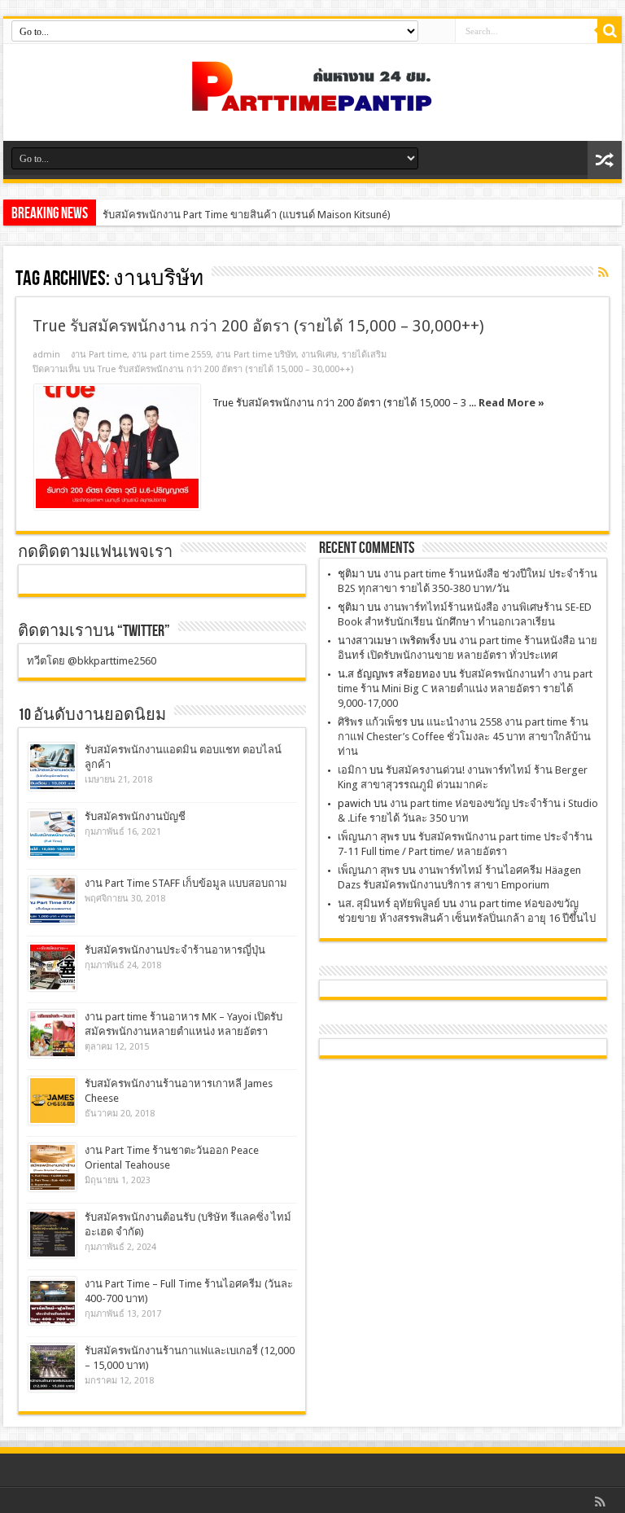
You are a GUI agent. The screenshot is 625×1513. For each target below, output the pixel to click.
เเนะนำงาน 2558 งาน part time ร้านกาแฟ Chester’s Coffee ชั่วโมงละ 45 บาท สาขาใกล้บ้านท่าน (464, 736)
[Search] (609, 31)
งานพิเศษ (319, 354)
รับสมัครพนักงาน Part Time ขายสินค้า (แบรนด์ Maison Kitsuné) (247, 214)
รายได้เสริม (364, 354)
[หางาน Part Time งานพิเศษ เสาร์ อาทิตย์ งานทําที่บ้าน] (312, 100)
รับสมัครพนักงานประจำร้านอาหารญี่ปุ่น (175, 950)
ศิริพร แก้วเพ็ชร (373, 722)
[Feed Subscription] (603, 271)
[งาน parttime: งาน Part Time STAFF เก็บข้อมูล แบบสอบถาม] (52, 900)
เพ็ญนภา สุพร (369, 837)
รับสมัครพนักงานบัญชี (135, 816)
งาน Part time (99, 354)
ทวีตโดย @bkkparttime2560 (91, 661)
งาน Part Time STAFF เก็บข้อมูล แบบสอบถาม (186, 883)
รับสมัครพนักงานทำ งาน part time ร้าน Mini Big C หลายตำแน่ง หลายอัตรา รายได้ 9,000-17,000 (465, 688)
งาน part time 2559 (171, 354)
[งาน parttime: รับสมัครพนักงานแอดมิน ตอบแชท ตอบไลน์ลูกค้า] (52, 766)
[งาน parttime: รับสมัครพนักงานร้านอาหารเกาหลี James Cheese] (52, 1100)
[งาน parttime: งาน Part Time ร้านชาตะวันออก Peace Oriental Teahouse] (52, 1167)
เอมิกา (352, 770)
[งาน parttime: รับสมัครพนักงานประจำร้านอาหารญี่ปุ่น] (52, 967)
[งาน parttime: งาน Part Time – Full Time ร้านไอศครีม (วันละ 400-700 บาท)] (52, 1300)
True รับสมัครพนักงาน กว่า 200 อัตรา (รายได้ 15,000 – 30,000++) (258, 326)
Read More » (511, 403)
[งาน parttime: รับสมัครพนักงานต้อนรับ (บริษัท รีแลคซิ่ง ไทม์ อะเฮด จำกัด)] (52, 1234)
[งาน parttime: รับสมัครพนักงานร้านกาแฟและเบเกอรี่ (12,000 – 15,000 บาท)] (52, 1367)
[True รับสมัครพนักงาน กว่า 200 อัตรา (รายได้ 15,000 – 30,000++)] (117, 447)
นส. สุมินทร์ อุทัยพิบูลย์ (389, 903)
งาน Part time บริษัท (256, 354)
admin (46, 354)
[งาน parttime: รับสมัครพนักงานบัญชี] (52, 833)
